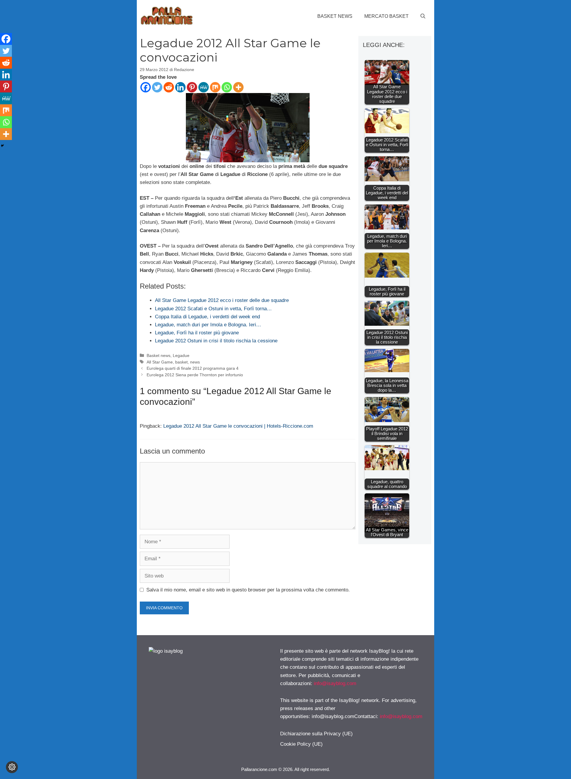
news (195, 362)
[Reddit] (169, 87)
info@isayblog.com (335, 683)
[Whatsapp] (227, 87)
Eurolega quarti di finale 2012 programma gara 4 (193, 368)
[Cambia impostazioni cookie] (12, 767)
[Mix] (215, 87)
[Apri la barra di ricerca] (423, 16)
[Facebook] (145, 87)
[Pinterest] (192, 87)
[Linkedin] (180, 87)
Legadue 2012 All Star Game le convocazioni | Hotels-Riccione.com (238, 426)
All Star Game (160, 362)
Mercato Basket (386, 16)
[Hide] (2, 145)
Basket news (334, 16)
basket (181, 362)
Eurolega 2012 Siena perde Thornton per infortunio (195, 374)
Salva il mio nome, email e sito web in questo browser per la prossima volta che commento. (248, 590)
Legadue (181, 355)
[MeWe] (203, 87)
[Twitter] (157, 87)
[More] (238, 87)
